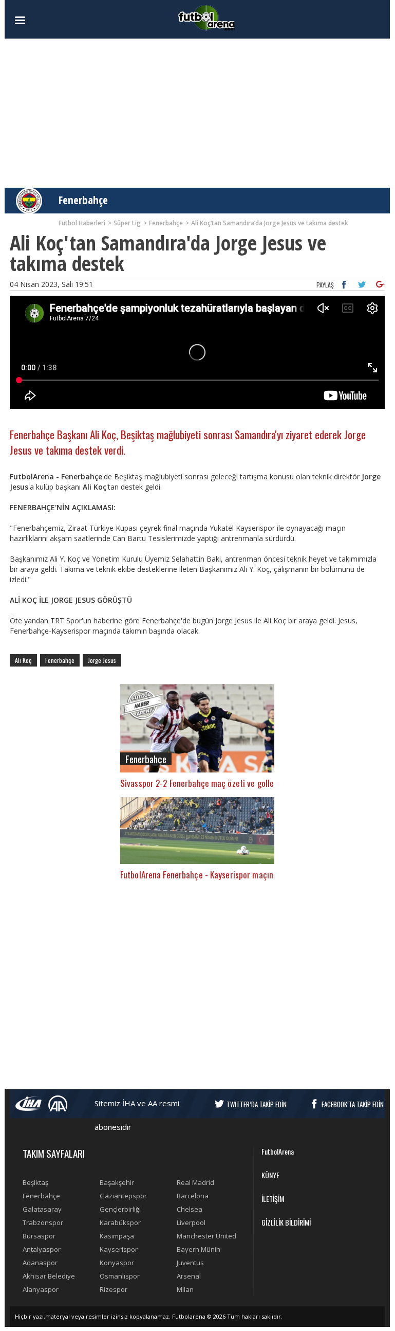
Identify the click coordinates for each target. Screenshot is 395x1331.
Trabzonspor (43, 1222)
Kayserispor (119, 1249)
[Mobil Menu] (38, 20)
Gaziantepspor (123, 1195)
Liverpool (191, 1222)
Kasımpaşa (117, 1235)
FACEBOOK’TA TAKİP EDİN (353, 1104)
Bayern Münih (198, 1249)
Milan (185, 1289)
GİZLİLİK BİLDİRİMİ (286, 1222)
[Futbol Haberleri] (206, 17)
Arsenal (189, 1276)
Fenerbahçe (83, 200)
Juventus (190, 1262)
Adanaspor (40, 1262)
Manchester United (206, 1235)
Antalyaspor (42, 1249)
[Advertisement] (197, 113)
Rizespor (113, 1289)
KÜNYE (270, 1175)
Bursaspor (39, 1235)
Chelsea (189, 1209)
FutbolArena (277, 1151)
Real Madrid (195, 1182)
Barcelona (193, 1195)
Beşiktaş (35, 1182)
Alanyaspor (41, 1289)
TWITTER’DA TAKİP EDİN (257, 1104)
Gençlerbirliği (120, 1209)
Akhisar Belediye (49, 1276)
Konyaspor (117, 1262)
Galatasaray (42, 1209)
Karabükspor (120, 1222)
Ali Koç (23, 660)
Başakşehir (117, 1182)
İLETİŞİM (272, 1198)
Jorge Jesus (102, 660)
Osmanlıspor (120, 1276)
